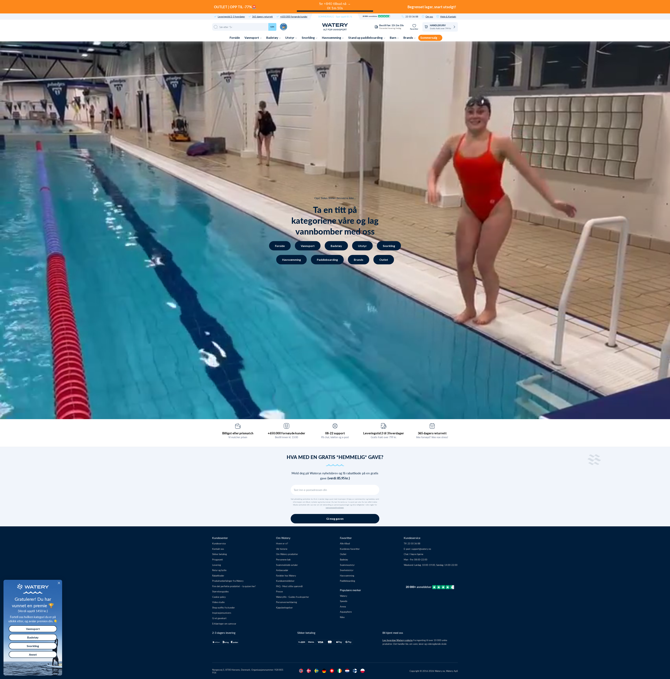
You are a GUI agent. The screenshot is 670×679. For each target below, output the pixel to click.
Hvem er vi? (282, 543)
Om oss (429, 16)
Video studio (218, 602)
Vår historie (281, 548)
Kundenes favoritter (350, 548)
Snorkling (308, 37)
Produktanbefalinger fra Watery (228, 580)
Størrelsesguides (220, 591)
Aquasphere (346, 611)
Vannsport (252, 37)
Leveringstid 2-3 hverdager (231, 16)
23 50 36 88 (411, 16)
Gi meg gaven (335, 518)
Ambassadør (282, 570)
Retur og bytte (219, 570)
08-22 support (335, 433)
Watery (343, 595)
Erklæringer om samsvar (224, 623)
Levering (216, 565)
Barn (393, 37)
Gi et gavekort (219, 618)
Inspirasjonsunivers (221, 612)
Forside (235, 37)
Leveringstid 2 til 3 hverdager (383, 433)
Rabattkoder (218, 575)
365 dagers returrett (262, 16)
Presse (279, 591)
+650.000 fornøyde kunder (293, 16)
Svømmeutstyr (347, 565)
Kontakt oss (218, 548)
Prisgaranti (217, 559)
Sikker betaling (219, 554)
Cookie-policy (219, 596)
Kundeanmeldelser (285, 580)
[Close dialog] (59, 583)
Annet (33, 654)
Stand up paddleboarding (365, 37)
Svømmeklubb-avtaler (287, 565)
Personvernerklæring (286, 602)
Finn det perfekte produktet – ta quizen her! (234, 586)
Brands (408, 37)
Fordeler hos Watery (286, 575)
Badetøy (272, 37)
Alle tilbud (345, 543)
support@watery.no (421, 548)
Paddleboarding (327, 259)
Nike (342, 617)
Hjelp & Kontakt (448, 16)
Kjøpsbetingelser (284, 607)
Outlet (383, 259)
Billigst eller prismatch (237, 433)
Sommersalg (429, 37)
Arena (343, 606)
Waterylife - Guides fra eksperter (292, 596)
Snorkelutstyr (346, 570)
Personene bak (283, 559)
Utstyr (290, 37)
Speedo (343, 601)
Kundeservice (219, 543)
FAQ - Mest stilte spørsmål (289, 586)
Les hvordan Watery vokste (397, 640)
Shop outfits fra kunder (223, 607)
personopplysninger (335, 508)
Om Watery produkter (287, 554)
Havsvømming (332, 37)
